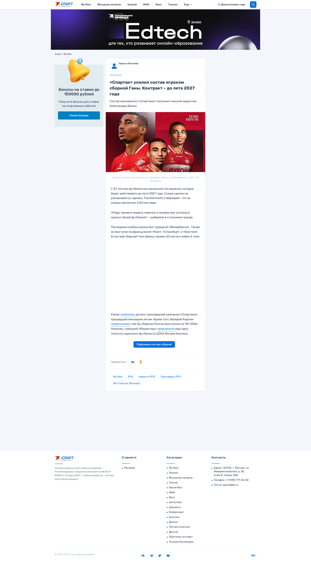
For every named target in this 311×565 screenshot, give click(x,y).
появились (127, 314)
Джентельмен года (233, 4)
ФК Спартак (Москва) (126, 383)
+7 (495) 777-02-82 (237, 479)
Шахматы (175, 507)
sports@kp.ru (230, 484)
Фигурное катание (109, 4)
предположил (120, 324)
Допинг (173, 521)
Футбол (86, 4)
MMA (146, 4)
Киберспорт (176, 512)
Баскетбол (175, 487)
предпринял (166, 329)
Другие (173, 531)
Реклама (129, 467)
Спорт (58, 54)
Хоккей (132, 4)
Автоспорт (175, 502)
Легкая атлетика (179, 526)
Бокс (159, 4)
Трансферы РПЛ (171, 376)
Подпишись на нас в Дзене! (154, 344)
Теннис (173, 4)
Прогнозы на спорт (181, 536)
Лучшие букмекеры (181, 541)
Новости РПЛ (147, 376)
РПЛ (130, 376)
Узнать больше (78, 115)
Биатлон (174, 517)
